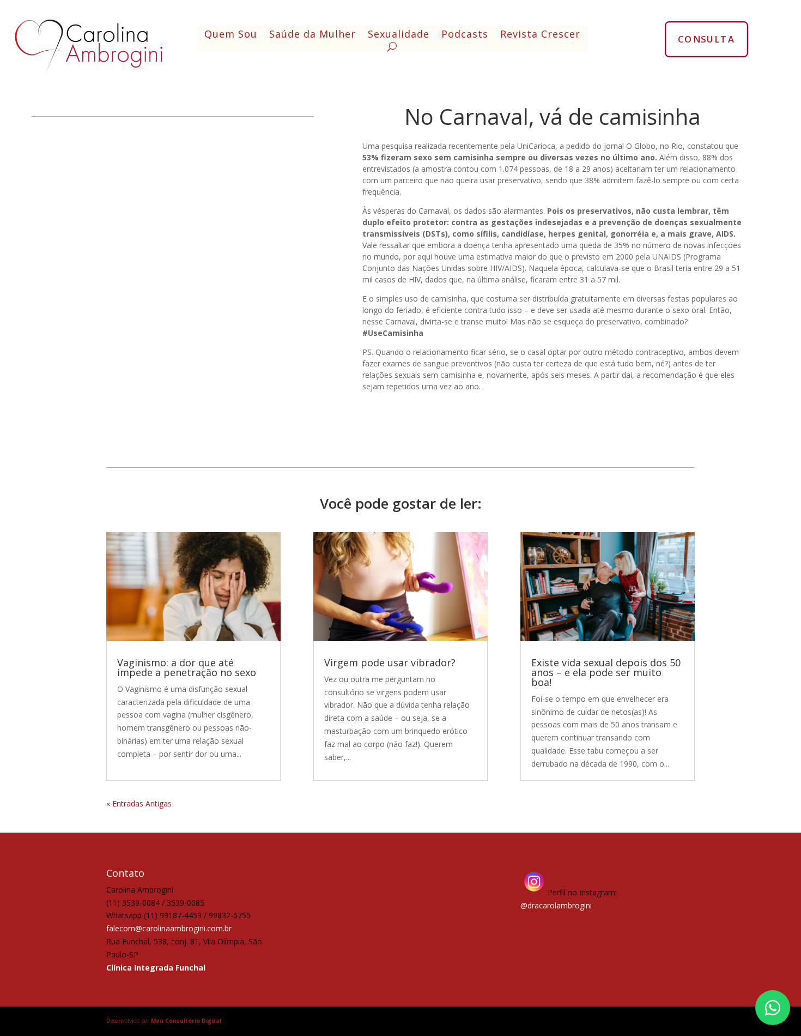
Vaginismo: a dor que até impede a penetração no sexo (186, 667)
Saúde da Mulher (312, 35)
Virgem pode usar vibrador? (390, 662)
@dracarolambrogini (556, 905)
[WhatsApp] (772, 1007)
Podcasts (464, 35)
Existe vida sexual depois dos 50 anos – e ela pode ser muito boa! (606, 672)
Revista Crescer (540, 35)
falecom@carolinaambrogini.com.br (169, 928)
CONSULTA (706, 39)
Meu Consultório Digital (186, 1021)
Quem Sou (230, 35)
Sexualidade (398, 35)
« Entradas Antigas (139, 803)
